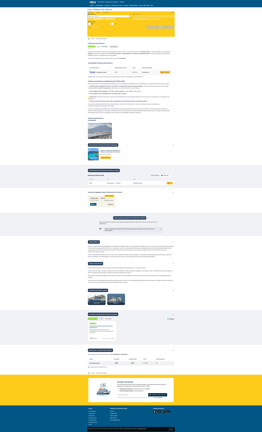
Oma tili (112, 411)
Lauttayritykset (99, 5)
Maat (120, 5)
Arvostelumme (92, 420)
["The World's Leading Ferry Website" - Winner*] (92, 2)
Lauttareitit (107, 5)
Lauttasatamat (114, 5)
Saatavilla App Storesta (157, 411)
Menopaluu (91, 12)
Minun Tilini (146, 5)
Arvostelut (125, 5)
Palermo (118, 183)
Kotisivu (92, 5)
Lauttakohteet (92, 411)
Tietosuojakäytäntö (158, 397)
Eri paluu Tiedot (106, 12)
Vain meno (98, 12)
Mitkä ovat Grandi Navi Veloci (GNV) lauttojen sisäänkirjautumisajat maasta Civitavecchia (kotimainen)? (130, 229)
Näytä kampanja (105, 157)
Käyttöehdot (113, 418)
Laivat (140, 5)
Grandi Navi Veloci (101, 72)
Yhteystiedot (113, 413)
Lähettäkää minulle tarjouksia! (158, 394)
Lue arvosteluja (113, 46)
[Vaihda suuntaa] (130, 16)
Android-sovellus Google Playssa (166, 411)
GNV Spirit (116, 303)
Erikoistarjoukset (133, 5)
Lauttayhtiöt (91, 413)
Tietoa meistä (113, 415)
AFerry (90, 408)
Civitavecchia (110, 183)
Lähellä (170, 429)
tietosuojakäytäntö (142, 428)
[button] (152, 5)
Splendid (96, 303)
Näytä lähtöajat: (155, 175)
